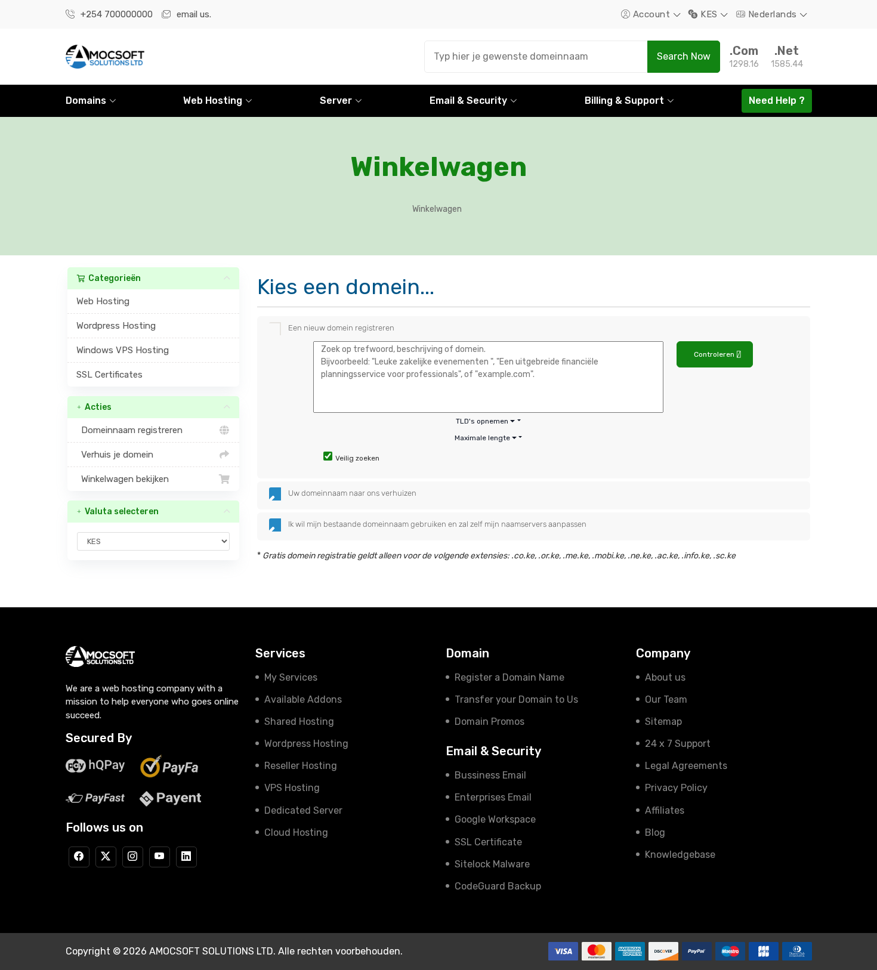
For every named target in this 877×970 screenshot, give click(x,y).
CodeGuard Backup (498, 886)
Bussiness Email (490, 775)
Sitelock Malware (492, 864)
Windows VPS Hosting (122, 350)
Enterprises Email (493, 797)
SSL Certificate (488, 842)
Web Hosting (102, 301)
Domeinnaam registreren (129, 430)
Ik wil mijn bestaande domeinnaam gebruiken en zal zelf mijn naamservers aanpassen (437, 524)
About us (665, 677)
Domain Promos (489, 721)
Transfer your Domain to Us (516, 699)
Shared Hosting (299, 721)
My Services (290, 677)
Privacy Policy (676, 787)
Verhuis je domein (114, 454)
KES (709, 14)
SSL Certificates (109, 374)
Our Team (666, 699)
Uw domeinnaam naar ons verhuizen (352, 493)
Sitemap (663, 721)
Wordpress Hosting (116, 325)
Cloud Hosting (296, 832)
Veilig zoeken (357, 458)
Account (651, 14)
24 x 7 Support (678, 743)
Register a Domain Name (509, 677)
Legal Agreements (686, 765)
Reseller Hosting (300, 765)
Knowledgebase (680, 854)
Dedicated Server (303, 810)
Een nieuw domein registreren (341, 327)
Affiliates (664, 810)
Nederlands (772, 14)
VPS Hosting (292, 787)
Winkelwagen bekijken (122, 479)
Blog (655, 832)
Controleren (715, 354)
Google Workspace (495, 819)
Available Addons (303, 699)
